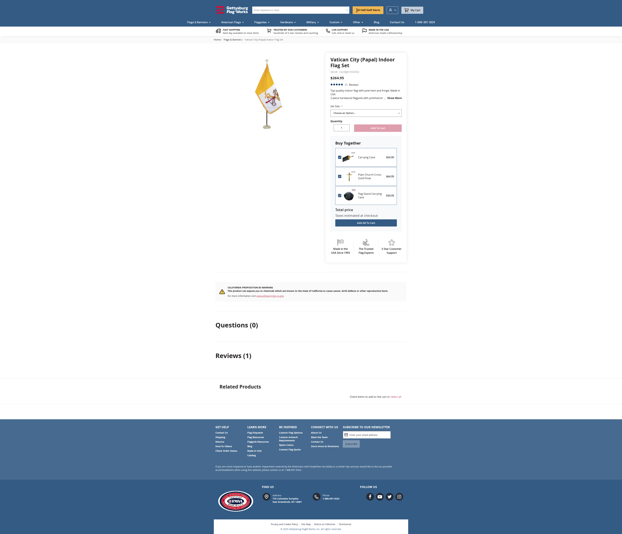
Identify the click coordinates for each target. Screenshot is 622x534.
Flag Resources (255, 437)
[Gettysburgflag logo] (237, 501)
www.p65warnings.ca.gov (270, 295)
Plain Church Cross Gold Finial (369, 176)
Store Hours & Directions (325, 446)
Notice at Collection (324, 524)
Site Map (306, 524)
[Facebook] (370, 496)
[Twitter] (389, 496)
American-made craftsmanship (385, 33)
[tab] (311, 325)
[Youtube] (379, 496)
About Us (316, 432)
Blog (249, 446)
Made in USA (254, 450)
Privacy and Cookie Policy (284, 524)
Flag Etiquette (255, 432)
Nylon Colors (286, 445)
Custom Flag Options (291, 432)
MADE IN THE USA (379, 29)
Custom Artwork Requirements (288, 439)
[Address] (266, 496)
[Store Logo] (232, 10)
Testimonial (345, 524)
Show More (394, 98)
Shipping (220, 437)
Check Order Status (226, 450)
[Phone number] (316, 496)
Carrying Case (366, 157)
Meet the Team (319, 437)
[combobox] (300, 10)
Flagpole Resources (258, 441)
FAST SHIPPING (231, 29)
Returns (219, 441)
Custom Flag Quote (290, 449)
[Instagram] (399, 496)
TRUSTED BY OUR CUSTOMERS (290, 29)
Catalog (251, 455)
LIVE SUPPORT (340, 29)
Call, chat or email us (343, 33)
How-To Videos (223, 446)
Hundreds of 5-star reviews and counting (295, 33)
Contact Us (221, 432)
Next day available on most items (241, 33)
